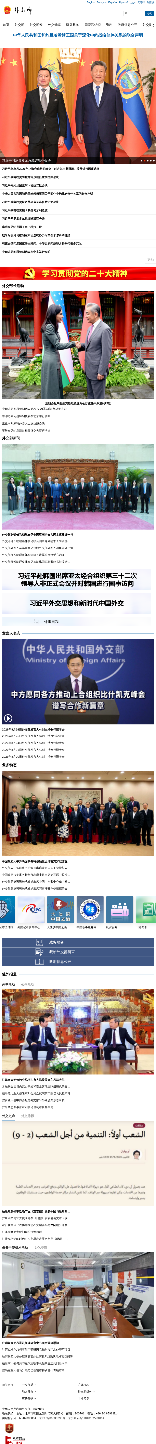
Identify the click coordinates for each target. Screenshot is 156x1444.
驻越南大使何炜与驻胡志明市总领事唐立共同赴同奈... (36, 1363)
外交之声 (8, 1116)
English (91, 2)
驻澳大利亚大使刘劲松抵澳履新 (22, 1232)
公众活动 (27, 984)
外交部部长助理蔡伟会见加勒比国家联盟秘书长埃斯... (36, 561)
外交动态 (54, 25)
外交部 (19, 25)
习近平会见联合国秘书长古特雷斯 (26, 160)
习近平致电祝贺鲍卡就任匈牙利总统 (25, 210)
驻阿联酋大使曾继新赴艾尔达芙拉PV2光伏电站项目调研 (37, 1356)
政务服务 (56, 942)
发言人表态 (11, 633)
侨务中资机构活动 (15, 1247)
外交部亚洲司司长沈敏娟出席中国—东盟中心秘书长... (36, 881)
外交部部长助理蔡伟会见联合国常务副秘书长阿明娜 (34, 541)
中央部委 (27, 1384)
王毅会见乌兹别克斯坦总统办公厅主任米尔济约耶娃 (78, 403)
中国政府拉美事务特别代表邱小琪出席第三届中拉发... (36, 874)
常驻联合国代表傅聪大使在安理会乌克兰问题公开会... (36, 1225)
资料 (109, 25)
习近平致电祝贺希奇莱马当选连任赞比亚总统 (30, 202)
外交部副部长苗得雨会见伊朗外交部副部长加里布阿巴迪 (37, 548)
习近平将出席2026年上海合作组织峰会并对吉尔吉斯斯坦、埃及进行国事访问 (51, 168)
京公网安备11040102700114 (86, 1418)
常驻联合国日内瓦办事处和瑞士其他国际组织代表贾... (36, 1086)
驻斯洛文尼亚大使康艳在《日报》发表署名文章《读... (36, 1218)
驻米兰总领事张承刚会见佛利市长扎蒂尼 (27, 1107)
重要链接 (27, 1398)
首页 (6, 25)
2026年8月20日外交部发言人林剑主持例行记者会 (33, 756)
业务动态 (9, 765)
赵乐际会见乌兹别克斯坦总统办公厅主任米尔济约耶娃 (36, 235)
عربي (133, 2)
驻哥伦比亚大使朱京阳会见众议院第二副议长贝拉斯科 (36, 1093)
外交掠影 (27, 1116)
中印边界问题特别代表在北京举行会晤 (26, 251)
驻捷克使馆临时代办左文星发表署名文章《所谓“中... (35, 1238)
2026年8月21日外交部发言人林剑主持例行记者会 (33, 749)
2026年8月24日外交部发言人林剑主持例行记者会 (33, 742)
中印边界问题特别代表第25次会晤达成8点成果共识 (34, 408)
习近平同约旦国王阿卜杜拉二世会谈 (25, 185)
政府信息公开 (127, 25)
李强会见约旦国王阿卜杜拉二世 (22, 227)
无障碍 (141, 2)
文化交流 (40, 1247)
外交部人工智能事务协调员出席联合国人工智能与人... (36, 867)
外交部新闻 (11, 438)
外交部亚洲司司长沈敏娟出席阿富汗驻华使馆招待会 (34, 888)
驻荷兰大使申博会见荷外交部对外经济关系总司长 (33, 1100)
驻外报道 (9, 974)
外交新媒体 (85, 1391)
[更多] (150, 259)
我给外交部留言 (62, 952)
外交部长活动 (13, 286)
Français (101, 2)
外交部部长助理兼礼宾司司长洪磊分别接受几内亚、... (36, 554)
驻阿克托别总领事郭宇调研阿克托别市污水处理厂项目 (36, 1349)
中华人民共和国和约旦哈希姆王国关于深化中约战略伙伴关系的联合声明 (47, 193)
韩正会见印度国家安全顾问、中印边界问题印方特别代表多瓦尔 (42, 243)
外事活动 (8, 984)
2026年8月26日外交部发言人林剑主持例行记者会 (33, 729)
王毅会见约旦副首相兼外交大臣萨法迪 (26, 430)
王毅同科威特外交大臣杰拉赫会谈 (23, 423)
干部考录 (83, 1398)
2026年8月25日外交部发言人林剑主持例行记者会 (33, 736)
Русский (123, 2)
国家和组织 (92, 25)
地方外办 (27, 1391)
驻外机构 (72, 25)
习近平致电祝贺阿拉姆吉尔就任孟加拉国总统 (78, 34)
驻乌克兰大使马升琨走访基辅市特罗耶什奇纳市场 (33, 1370)
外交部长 (36, 25)
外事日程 (51, 622)
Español (112, 2)
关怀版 (150, 2)
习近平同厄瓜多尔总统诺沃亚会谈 (23, 218)
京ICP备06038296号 (52, 1418)
